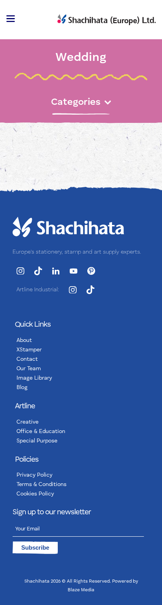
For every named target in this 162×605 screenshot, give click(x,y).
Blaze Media (81, 590)
